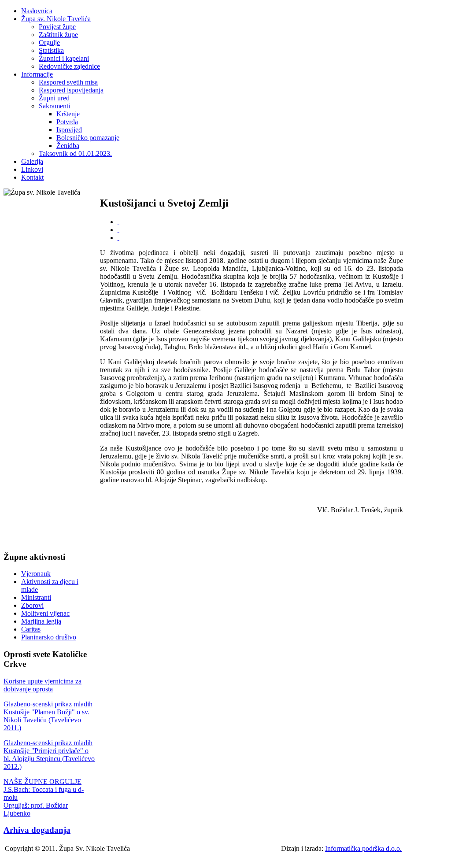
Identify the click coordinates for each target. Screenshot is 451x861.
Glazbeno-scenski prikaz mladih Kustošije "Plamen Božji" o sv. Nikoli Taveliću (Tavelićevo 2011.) (48, 716)
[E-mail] (118, 237)
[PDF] (118, 221)
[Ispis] (118, 229)
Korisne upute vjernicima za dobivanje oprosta (42, 685)
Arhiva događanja (37, 830)
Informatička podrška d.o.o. (363, 848)
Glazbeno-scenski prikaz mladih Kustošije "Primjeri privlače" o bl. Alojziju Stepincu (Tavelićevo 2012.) (49, 754)
